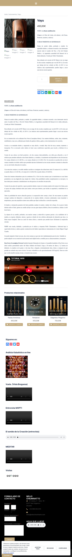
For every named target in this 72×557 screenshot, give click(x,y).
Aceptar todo (38, 548)
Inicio (6, 14)
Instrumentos (13, 14)
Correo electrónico (11, 515)
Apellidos (13, 511)
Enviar (9, 539)
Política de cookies (8, 553)
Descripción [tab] (9, 101)
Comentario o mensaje (12, 524)
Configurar (63, 548)
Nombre (7, 504)
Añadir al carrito (58, 80)
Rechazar (50, 548)
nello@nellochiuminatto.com (35, 514)
